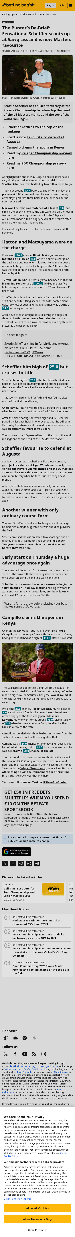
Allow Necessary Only (37, 1219)
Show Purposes (37, 1230)
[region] (37, 1171)
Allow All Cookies (37, 1208)
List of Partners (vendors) (17, 1198)
